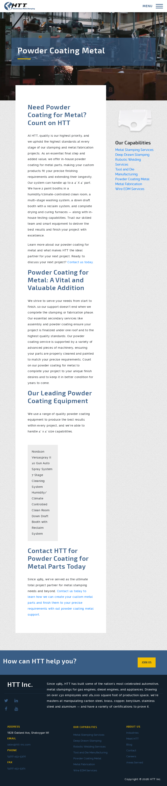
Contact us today (80, 262)
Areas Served (134, 762)
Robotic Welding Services (89, 746)
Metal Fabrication (128, 184)
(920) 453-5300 (16, 756)
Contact (131, 750)
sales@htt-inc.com (19, 744)
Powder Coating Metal (132, 179)
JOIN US (147, 662)
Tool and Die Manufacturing (90, 752)
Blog (129, 744)
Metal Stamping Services (134, 150)
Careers (131, 756)
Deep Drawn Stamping (132, 155)
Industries (132, 732)
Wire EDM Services (129, 189)
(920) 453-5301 (16, 768)
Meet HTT (132, 738)
